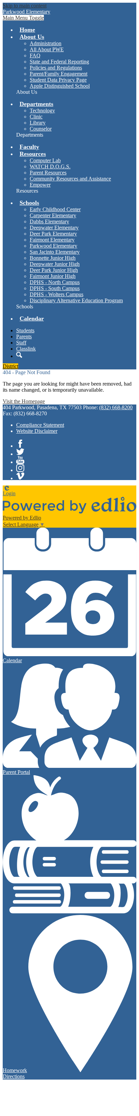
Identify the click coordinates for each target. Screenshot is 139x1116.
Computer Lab (45, 160)
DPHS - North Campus (55, 282)
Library (38, 122)
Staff (21, 342)
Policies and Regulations (56, 68)
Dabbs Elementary (49, 221)
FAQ (35, 55)
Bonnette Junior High (53, 258)
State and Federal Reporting (59, 61)
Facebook (20, 444)
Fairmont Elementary (52, 240)
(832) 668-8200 (116, 407)
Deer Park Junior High (54, 270)
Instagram (20, 468)
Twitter (20, 452)
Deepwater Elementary (54, 227)
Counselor (41, 129)
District (10, 366)
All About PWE (47, 49)
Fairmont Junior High (53, 276)
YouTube (20, 460)
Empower (40, 185)
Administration (45, 43)
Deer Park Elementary (53, 233)
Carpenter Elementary (53, 215)
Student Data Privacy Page (58, 80)
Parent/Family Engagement (58, 74)
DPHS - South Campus (55, 288)
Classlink (26, 349)
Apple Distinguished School (60, 86)
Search (19, 355)
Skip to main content (25, 5)
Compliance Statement (40, 425)
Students (25, 330)
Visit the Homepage (24, 401)
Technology (42, 110)
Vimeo (20, 476)
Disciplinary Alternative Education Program (76, 300)
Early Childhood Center (55, 209)
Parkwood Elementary (53, 246)
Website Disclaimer (36, 431)
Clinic (36, 116)
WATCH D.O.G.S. (50, 166)
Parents (24, 336)
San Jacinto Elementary (55, 252)
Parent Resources (48, 172)
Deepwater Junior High (55, 264)
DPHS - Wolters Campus (56, 294)
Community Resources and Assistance (70, 179)
